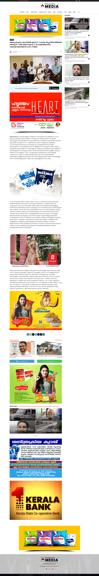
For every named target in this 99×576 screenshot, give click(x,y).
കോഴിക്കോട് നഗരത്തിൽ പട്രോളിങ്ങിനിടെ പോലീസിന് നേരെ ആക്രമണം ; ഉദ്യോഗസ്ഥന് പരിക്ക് (21, 417)
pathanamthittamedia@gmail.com (52, 566)
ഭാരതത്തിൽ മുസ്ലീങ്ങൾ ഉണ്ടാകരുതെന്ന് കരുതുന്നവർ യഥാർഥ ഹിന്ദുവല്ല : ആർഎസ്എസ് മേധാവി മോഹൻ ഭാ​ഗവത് (48, 417)
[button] (79, 12)
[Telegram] (76, 0)
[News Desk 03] (11, 52)
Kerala (11, 39)
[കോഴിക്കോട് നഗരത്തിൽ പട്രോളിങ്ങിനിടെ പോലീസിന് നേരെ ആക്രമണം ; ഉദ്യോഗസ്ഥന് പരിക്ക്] (77, 23)
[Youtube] (79, 0)
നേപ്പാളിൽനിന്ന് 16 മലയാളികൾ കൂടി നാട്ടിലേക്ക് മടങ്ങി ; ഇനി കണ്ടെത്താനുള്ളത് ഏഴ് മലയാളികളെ (48, 430)
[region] (36, 26)
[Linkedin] (44, 334)
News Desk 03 (15, 51)
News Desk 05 (13, 419)
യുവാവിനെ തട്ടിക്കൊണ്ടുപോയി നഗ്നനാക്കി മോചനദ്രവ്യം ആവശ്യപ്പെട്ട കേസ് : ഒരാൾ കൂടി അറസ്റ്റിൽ (22, 430)
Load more (35, 435)
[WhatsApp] (30, 334)
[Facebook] (28, 334)
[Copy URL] (41, 334)
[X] (77, 0)
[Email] (38, 334)
